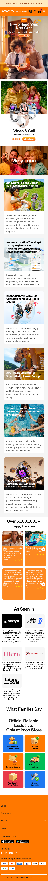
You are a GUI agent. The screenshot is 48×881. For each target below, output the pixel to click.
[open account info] (35, 11)
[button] (5, 549)
